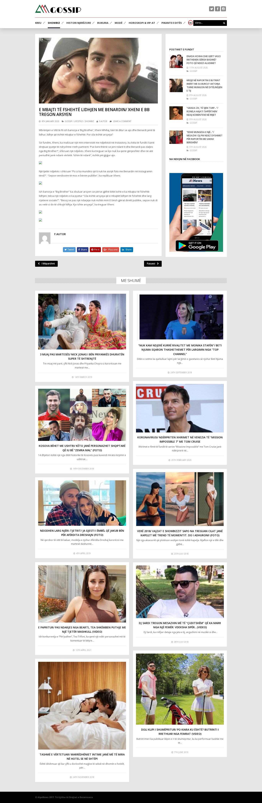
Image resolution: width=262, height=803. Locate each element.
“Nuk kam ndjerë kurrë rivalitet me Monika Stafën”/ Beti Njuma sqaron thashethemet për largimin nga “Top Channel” (180, 350)
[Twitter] (211, 8)
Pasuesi (151, 263)
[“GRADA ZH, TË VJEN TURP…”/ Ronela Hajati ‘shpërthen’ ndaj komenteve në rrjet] (176, 113)
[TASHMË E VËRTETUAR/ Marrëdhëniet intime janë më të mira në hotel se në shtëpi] (82, 706)
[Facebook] (217, 8)
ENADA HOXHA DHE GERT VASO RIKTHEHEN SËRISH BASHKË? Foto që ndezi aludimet (204, 60)
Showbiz (54, 23)
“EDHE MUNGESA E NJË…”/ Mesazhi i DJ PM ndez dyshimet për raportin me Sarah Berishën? (204, 137)
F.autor (103, 121)
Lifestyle (78, 121)
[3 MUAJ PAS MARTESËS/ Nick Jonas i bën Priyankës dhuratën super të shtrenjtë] (82, 321)
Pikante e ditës (171, 23)
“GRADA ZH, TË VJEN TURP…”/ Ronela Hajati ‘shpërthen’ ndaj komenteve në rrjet (202, 111)
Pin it (96, 249)
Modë (118, 23)
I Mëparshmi (48, 263)
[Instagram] (223, 8)
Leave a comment (122, 121)
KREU (38, 23)
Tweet (71, 249)
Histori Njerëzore (78, 23)
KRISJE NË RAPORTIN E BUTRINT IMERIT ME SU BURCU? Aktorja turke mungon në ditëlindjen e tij (204, 85)
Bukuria (102, 23)
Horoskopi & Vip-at (142, 23)
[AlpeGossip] (58, 9)
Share (84, 249)
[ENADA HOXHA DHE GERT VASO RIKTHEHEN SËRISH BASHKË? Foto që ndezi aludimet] (176, 61)
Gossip (68, 121)
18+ (190, 23)
